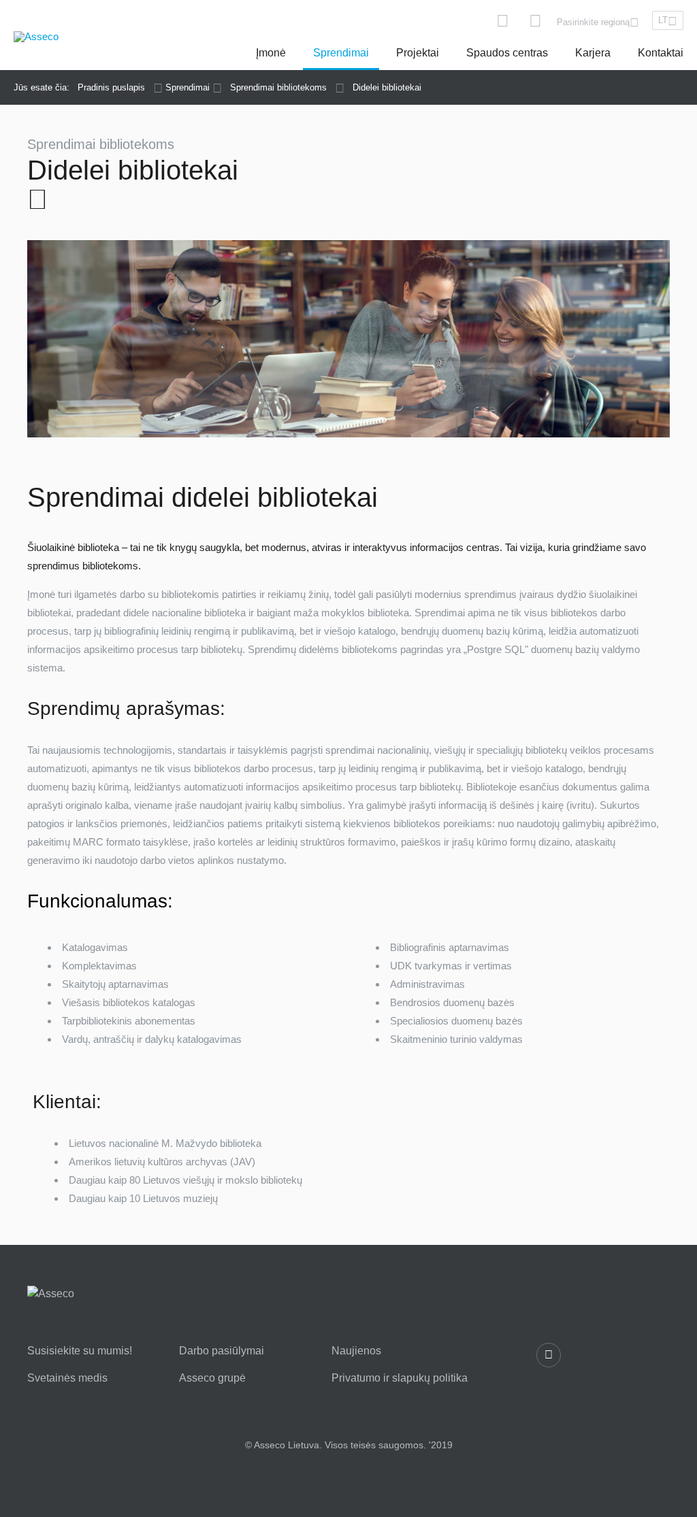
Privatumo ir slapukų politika (399, 1378)
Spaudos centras (507, 53)
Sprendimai (341, 53)
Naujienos (356, 1351)
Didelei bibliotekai (387, 87)
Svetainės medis (67, 1378)
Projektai (417, 53)
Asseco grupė (212, 1378)
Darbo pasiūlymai (221, 1351)
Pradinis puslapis (111, 87)
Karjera (593, 53)
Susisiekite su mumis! (79, 1351)
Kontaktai (660, 53)
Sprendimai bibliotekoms (278, 87)
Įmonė (271, 53)
